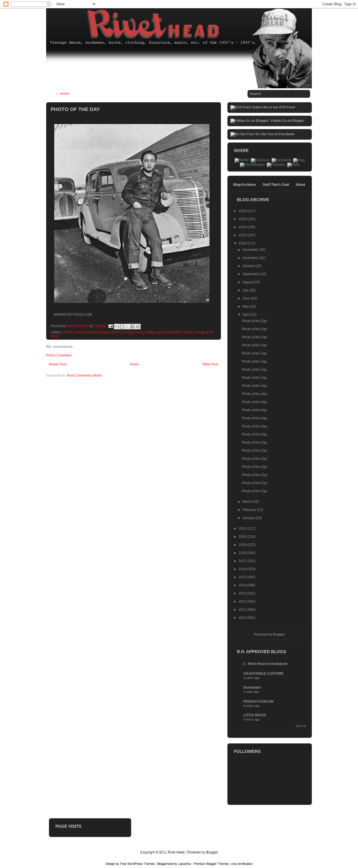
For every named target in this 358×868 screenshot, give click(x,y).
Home (64, 94)
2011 (243, 610)
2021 (243, 529)
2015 (243, 577)
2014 (243, 585)
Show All (301, 726)
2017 (243, 561)
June (246, 298)
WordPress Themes (141, 863)
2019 (243, 545)
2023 (243, 235)
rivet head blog (85, 332)
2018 (243, 553)
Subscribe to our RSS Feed (273, 107)
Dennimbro (252, 687)
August (248, 282)
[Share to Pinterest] (138, 326)
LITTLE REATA (254, 715)
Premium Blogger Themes (211, 863)
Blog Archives (244, 185)
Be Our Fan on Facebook (275, 134)
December (250, 250)
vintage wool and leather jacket (168, 332)
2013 (243, 593)
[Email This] (116, 326)
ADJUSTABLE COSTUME (263, 674)
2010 (243, 618)
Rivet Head (176, 852)
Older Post (210, 364)
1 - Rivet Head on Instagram (265, 664)
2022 (243, 243)
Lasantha (184, 863)
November (250, 258)
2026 (243, 211)
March (247, 502)
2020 (243, 537)
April (246, 315)
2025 (243, 219)
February (249, 510)
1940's (68, 332)
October (248, 266)
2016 (243, 569)
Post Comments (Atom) (84, 375)
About (300, 185)
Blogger (279, 634)
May (246, 306)
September (251, 274)
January (249, 518)
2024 (243, 227)
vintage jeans (133, 332)
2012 (243, 601)
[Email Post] (110, 326)
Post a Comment (58, 355)
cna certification (242, 863)
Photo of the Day (254, 321)
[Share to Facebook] (132, 326)
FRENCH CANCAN (258, 701)
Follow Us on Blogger (288, 121)
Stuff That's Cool (276, 185)
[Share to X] (127, 326)
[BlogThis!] (122, 326)
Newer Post (58, 364)
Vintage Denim (110, 332)
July (245, 290)
